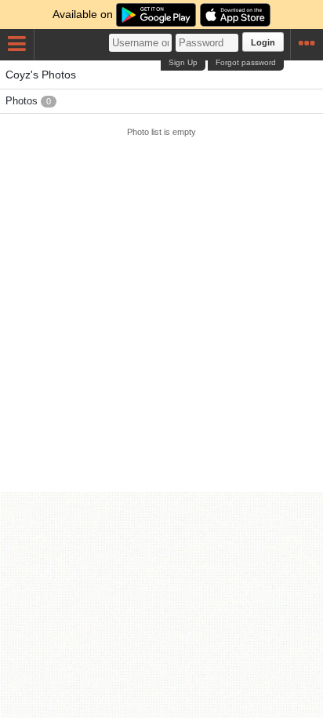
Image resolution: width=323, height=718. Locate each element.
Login (263, 42)
